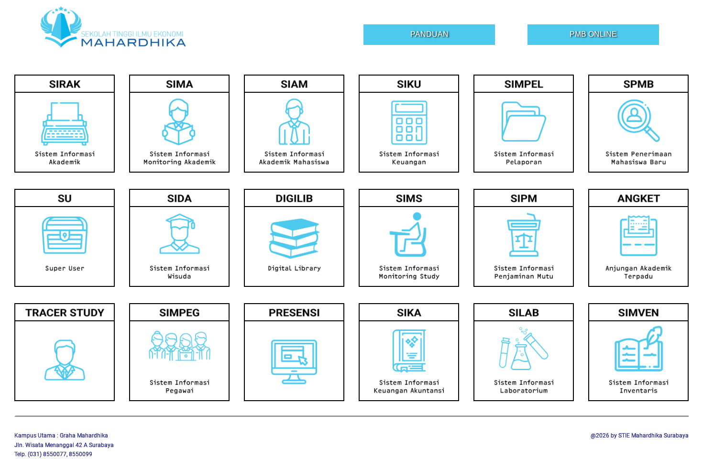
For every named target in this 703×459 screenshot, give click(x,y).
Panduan (429, 34)
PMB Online (593, 34)
